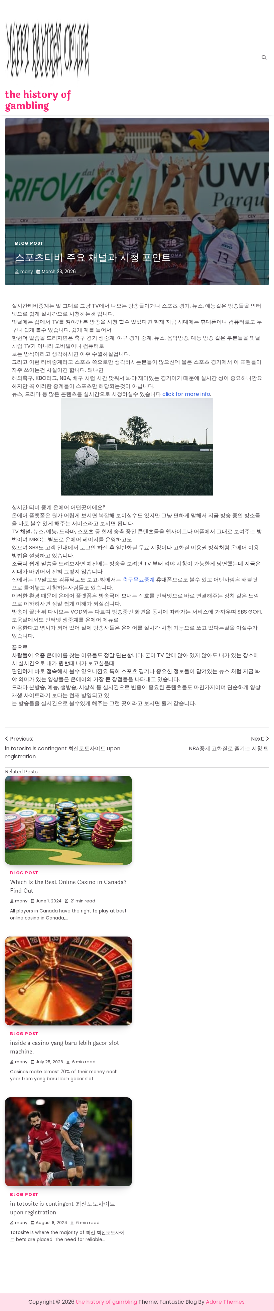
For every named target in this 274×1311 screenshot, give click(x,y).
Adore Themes (225, 1302)
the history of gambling (38, 100)
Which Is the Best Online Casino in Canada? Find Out (68, 886)
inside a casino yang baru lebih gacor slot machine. (64, 1047)
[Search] (264, 57)
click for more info (186, 394)
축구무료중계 (139, 579)
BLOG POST (29, 243)
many (26, 271)
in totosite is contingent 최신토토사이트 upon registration (62, 1208)
